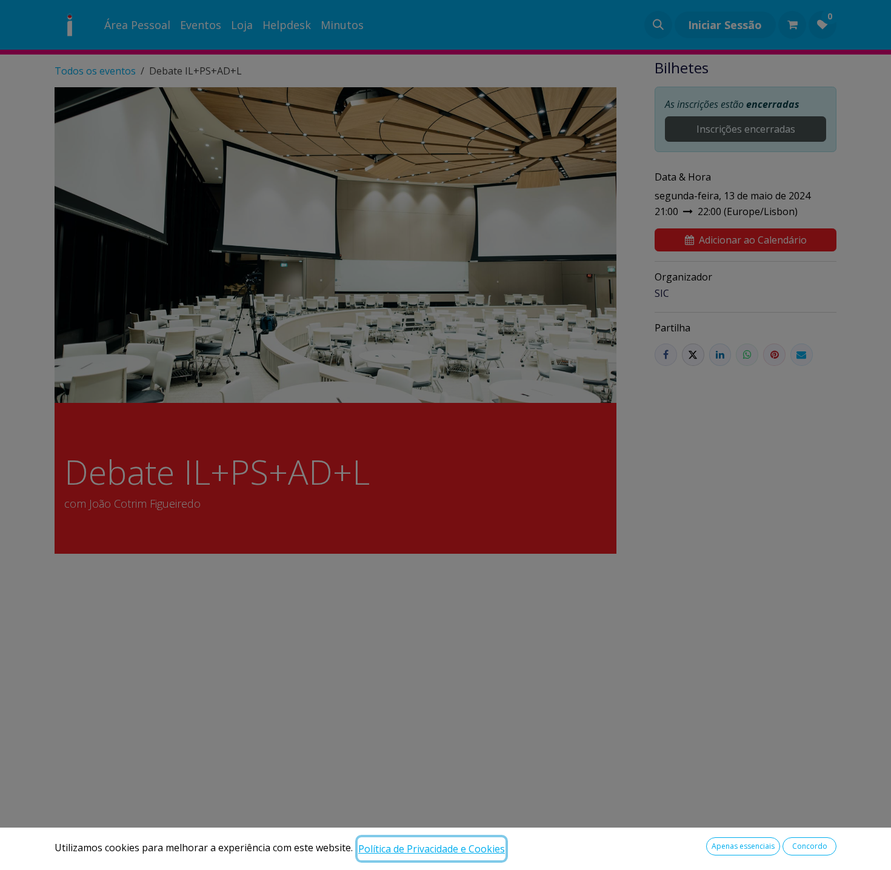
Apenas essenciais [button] (743, 846)
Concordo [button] (809, 846)
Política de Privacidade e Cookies (431, 848)
